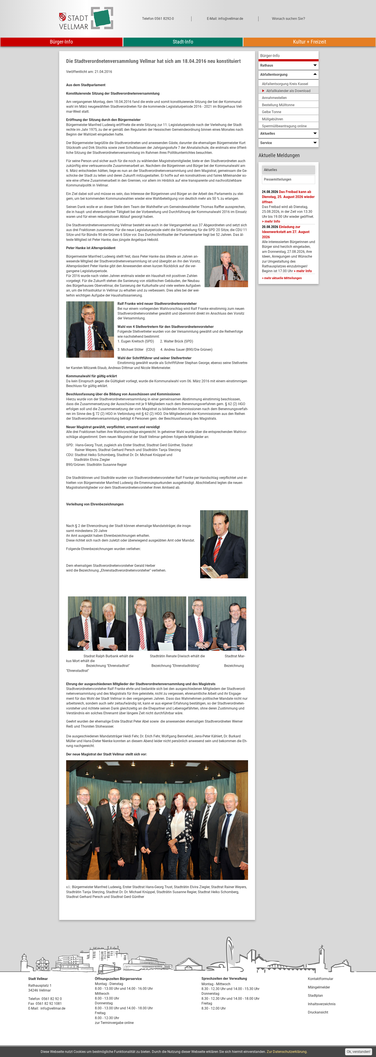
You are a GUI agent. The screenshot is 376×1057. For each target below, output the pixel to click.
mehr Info (272, 221)
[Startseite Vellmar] (90, 19)
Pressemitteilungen (277, 179)
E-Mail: (33, 1008)
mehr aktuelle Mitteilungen (283, 278)
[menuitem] (288, 56)
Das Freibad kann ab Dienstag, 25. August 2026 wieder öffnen (288, 197)
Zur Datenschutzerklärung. (287, 1052)
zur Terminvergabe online (114, 1023)
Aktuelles (270, 170)
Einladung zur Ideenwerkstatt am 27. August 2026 (285, 232)
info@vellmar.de (52, 1008)
